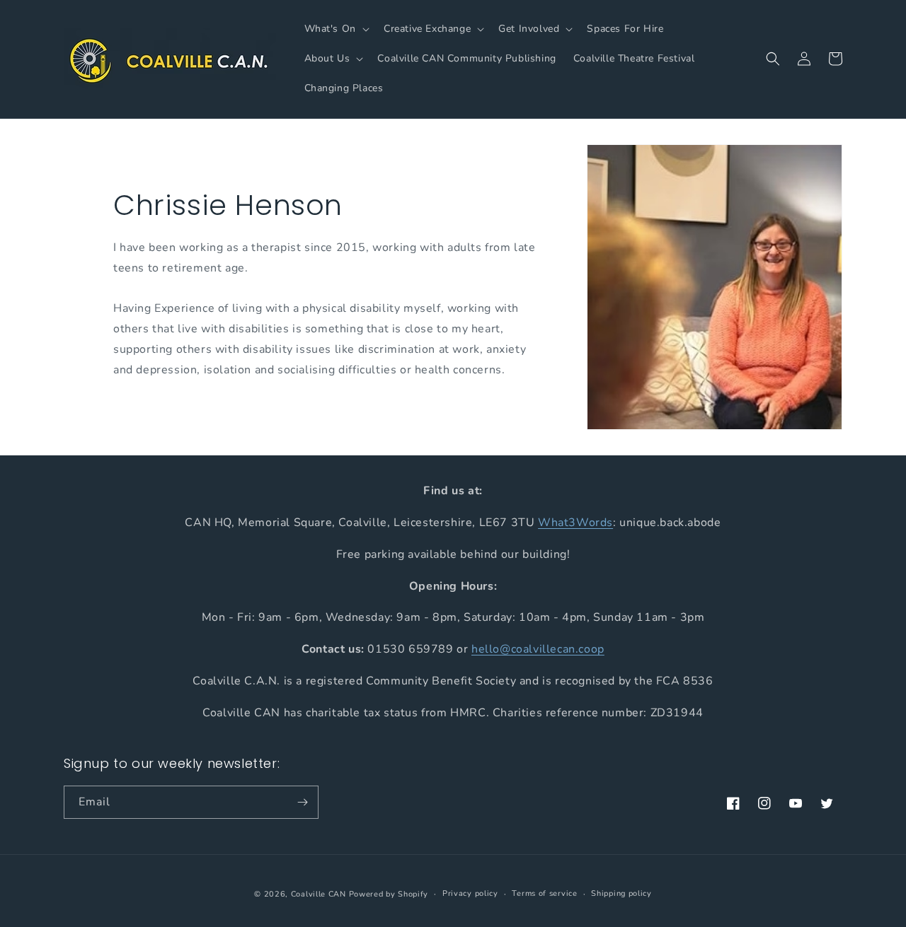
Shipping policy (621, 893)
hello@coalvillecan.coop (537, 649)
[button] (335, 29)
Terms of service (544, 893)
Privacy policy (470, 893)
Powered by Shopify (389, 894)
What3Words (575, 522)
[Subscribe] (302, 802)
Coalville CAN (318, 894)
